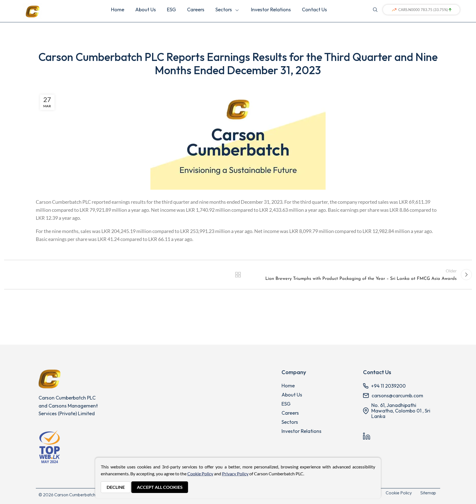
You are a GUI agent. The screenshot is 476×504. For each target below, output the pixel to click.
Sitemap (428, 492)
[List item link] (318, 385)
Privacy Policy (235, 473)
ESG (171, 9)
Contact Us (314, 9)
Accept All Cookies (160, 487)
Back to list (237, 274)
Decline (116, 487)
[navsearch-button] (375, 9)
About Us (145, 9)
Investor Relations (271, 9)
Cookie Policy (399, 492)
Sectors (224, 9)
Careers (195, 9)
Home (117, 9)
